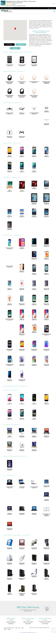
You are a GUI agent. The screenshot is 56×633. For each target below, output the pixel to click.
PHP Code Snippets (22, 632)
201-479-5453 (28, 623)
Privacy (5, 629)
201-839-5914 (10, 8)
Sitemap (9, 629)
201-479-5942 (45, 623)
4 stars (10, 4)
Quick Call (15, 48)
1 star (6, 4)
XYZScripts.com (34, 632)
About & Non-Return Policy (9, 627)
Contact (16, 627)
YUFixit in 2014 (46, 627)
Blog (19, 627)
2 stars (7, 4)
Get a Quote (9, 44)
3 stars (8, 4)
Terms (22, 627)
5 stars (11, 4)
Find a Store (21, 44)
